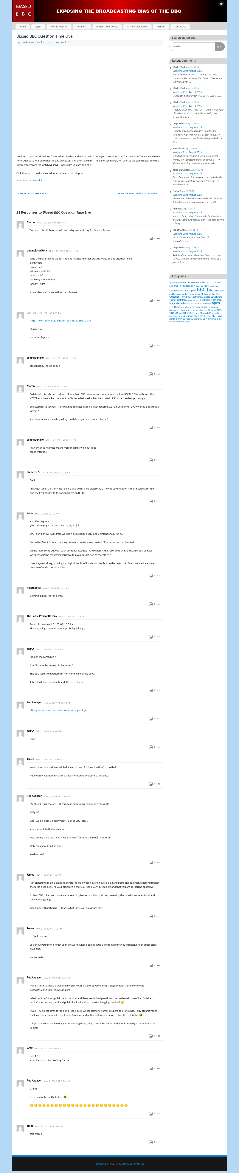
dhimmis (181, 300)
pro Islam (181, 310)
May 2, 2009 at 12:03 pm (57, 797)
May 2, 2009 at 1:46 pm (57, 978)
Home (22, 26)
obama (187, 304)
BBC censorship (208, 294)
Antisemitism (199, 286)
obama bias (196, 303)
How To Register (59, 26)
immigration (204, 300)
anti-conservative (196, 282)
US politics (217, 319)
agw (171, 283)
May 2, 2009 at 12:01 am (57, 703)
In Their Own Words (137, 26)
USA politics (184, 319)
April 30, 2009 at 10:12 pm (61, 358)
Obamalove (206, 304)
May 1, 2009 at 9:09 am (56, 588)
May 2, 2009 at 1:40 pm (49, 875)
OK (218, 46)
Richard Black (210, 316)
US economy (196, 319)
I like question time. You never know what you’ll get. (59, 710)
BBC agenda (190, 291)
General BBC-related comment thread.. (140, 193)
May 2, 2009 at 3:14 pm (48, 1049)
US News (207, 319)
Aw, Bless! (82, 26)
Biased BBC (209, 297)
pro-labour (185, 307)
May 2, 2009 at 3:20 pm (57, 1081)
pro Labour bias (195, 310)
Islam (213, 300)
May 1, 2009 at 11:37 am (73, 617)
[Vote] (151, 238)
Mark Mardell (176, 303)
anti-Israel (214, 282)
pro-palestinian (199, 307)
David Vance (27, 42)
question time (62, 42)
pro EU (211, 307)
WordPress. (138, 1164)
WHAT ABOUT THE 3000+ (32, 193)
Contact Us (180, 26)
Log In (38, 26)
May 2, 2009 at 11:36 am (50, 760)
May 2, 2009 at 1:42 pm (49, 929)
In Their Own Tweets (107, 26)
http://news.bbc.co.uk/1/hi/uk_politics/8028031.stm (60, 320)
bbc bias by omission (190, 294)
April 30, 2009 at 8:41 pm (63, 251)
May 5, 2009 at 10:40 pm (49, 1126)
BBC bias (206, 290)
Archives (161, 26)
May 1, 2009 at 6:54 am (48, 514)
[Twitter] (221, 4)
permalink (37, 180)
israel (219, 300)
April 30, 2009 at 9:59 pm (47, 313)
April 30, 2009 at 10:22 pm (61, 440)
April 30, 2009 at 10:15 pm (52, 387)
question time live (193, 316)
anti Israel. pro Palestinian (181, 286)
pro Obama (210, 310)
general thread (192, 300)
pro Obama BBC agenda (207, 313)
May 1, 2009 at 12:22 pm (49, 649)
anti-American (179, 283)
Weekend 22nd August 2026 (187, 71)
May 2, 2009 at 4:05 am (49, 731)
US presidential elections (179, 322)
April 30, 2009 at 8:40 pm (51, 223)
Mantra (126, 1164)
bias (202, 297)
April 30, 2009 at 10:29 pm (57, 473)
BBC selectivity (193, 297)
